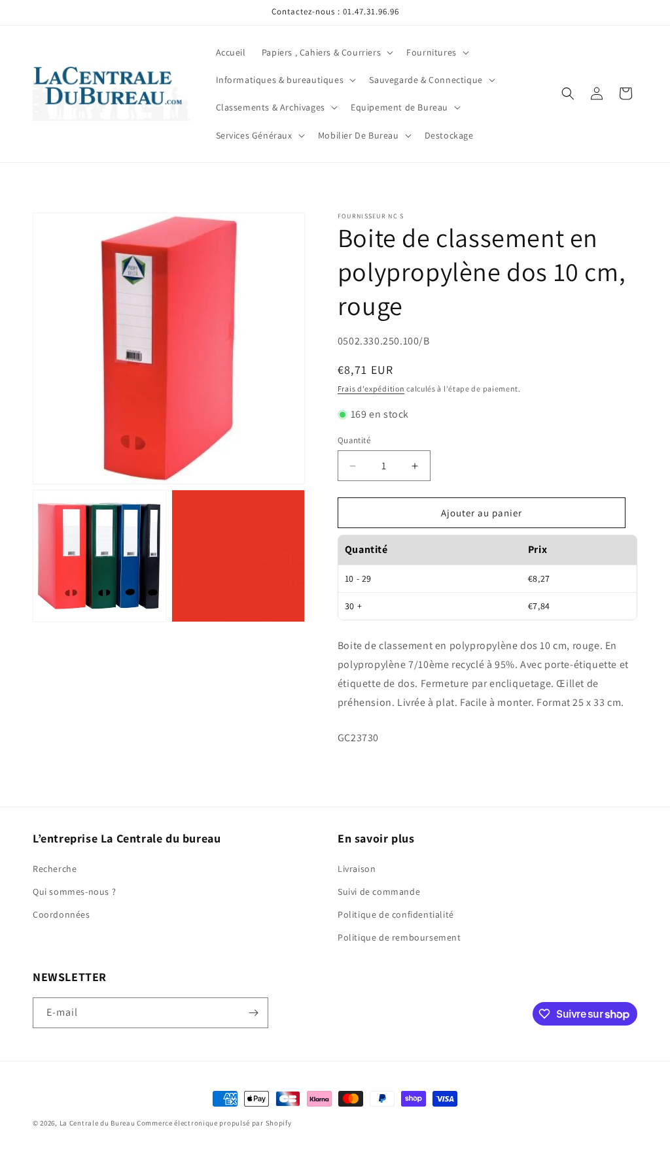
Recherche (55, 869)
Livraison (357, 869)
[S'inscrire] (253, 1012)
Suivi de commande (379, 891)
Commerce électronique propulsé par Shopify (214, 1123)
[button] (326, 52)
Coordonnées (61, 914)
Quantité (354, 440)
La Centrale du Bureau (98, 1123)
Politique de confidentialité (396, 914)
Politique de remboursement (399, 937)
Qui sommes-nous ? (74, 891)
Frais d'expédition (371, 388)
